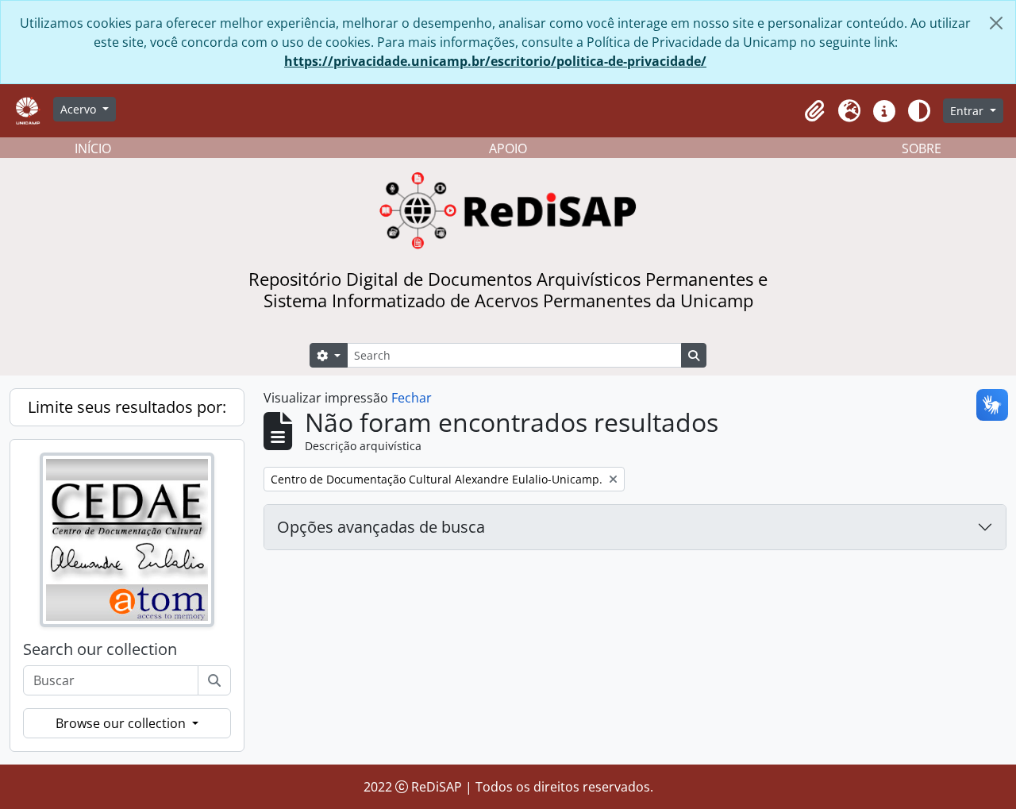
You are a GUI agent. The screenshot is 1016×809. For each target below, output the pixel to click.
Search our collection (100, 649)
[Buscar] (214, 680)
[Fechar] (996, 23)
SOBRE (921, 148)
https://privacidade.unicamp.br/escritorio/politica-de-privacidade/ (495, 61)
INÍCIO (93, 148)
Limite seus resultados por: (127, 407)
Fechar (411, 397)
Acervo (79, 109)
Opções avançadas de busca (381, 526)
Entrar (968, 110)
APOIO (508, 148)
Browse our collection (122, 723)
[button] (814, 111)
